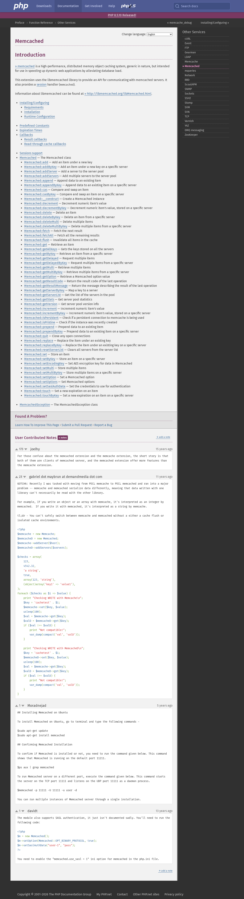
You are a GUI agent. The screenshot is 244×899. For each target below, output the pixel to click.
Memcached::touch (37, 391)
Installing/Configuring (34, 103)
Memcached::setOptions (40, 382)
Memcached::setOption (40, 377)
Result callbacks (35, 139)
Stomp (189, 102)
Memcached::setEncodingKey (44, 363)
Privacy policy (174, 894)
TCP (187, 116)
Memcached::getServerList (42, 295)
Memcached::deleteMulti (41, 222)
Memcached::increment (40, 308)
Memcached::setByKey (39, 359)
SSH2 (188, 98)
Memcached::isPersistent (41, 318)
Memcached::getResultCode (43, 281)
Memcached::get (35, 244)
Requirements (33, 107)
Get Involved (93, 6)
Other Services (66, 22)
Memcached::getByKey (39, 254)
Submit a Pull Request (77, 425)
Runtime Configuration (39, 116)
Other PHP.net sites (146, 894)
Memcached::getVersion (40, 304)
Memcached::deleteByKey (42, 217)
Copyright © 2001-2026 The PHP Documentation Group (54, 894)
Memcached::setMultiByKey (43, 372)
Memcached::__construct (41, 199)
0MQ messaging (194, 130)
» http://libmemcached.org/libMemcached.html (117, 93)
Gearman (190, 52)
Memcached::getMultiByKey (43, 272)
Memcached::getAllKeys (40, 249)
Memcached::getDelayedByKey (45, 263)
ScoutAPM (191, 84)
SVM (187, 107)
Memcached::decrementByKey (45, 208)
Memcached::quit (36, 336)
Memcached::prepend (39, 327)
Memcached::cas (35, 189)
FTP (187, 48)
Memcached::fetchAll (38, 235)
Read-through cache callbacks (45, 144)
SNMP (188, 89)
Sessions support (31, 153)
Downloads (43, 6)
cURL (188, 38)
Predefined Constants (34, 125)
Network (190, 75)
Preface (19, 22)
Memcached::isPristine (39, 322)
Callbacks (26, 135)
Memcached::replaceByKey (43, 345)
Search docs (189, 6)
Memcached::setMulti (39, 368)
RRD (187, 80)
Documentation (68, 6)
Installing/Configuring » (215, 22)
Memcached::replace (38, 340)
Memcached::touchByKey (41, 395)
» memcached (25, 66)
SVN (187, 112)
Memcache (191, 61)
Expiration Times (31, 130)
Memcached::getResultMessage (46, 286)
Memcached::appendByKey (43, 185)
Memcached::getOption (40, 276)
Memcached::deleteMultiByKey (45, 226)
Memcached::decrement (41, 203)
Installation (32, 112)
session (42, 84)
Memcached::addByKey (40, 167)
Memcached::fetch (37, 231)
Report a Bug (103, 425)
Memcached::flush (36, 240)
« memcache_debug (179, 22)
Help (111, 6)
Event (188, 43)
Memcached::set (35, 354)
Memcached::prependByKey (43, 331)
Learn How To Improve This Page (37, 425)
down (25, 449)
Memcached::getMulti (39, 267)
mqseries (190, 70)
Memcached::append (38, 180)
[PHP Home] (21, 6)
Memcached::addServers (41, 176)
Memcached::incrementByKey (44, 313)
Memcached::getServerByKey (44, 290)
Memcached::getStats (39, 299)
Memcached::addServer (40, 171)
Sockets (189, 93)
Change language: (134, 34)
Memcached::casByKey (40, 194)
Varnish (189, 121)
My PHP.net (104, 894)
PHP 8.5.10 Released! (122, 15)
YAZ (187, 125)
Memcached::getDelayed (41, 258)
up (17, 449)
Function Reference (41, 22)
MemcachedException (35, 404)
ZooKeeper (191, 134)
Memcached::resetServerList (43, 350)
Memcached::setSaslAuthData (44, 386)
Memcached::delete (38, 212)
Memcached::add (36, 162)
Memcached (28, 157)
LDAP (188, 57)
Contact (122, 894)
